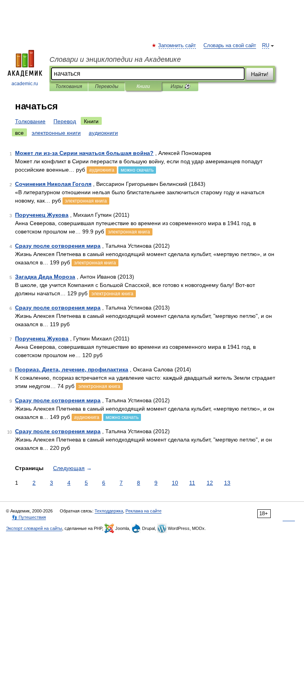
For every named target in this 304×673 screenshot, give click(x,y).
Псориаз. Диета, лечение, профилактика (71, 369)
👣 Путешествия (29, 517)
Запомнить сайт (177, 45)
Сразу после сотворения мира (58, 246)
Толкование (30, 121)
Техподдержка (109, 511)
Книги (143, 86)
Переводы (106, 86)
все (19, 133)
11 (192, 483)
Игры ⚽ (180, 86)
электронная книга (86, 201)
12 (210, 483)
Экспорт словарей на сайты (34, 528)
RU (265, 45)
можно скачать (137, 170)
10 (175, 483)
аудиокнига (101, 170)
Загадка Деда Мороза (45, 276)
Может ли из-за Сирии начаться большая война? (84, 153)
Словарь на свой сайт (229, 45)
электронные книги (56, 133)
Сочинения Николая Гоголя (53, 184)
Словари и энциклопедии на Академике (115, 59)
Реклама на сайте (143, 511)
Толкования (68, 86)
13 (227, 483)
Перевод (64, 121)
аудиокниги (103, 133)
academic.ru (24, 83)
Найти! (259, 74)
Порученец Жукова (41, 215)
